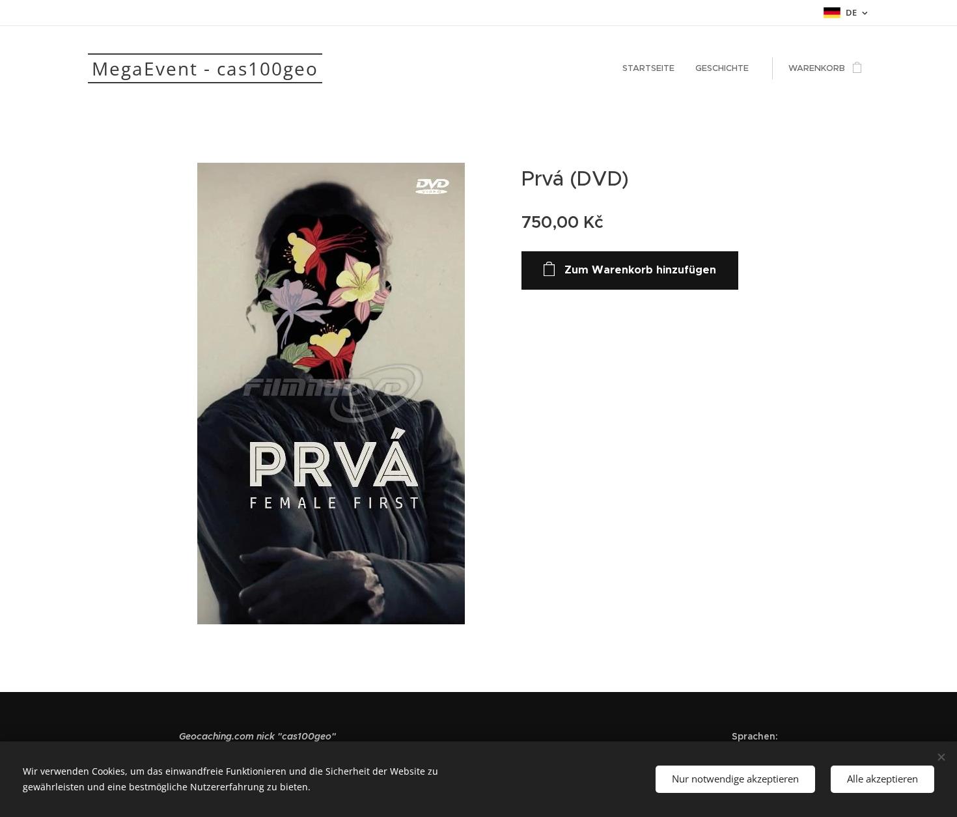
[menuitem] (652, 68)
